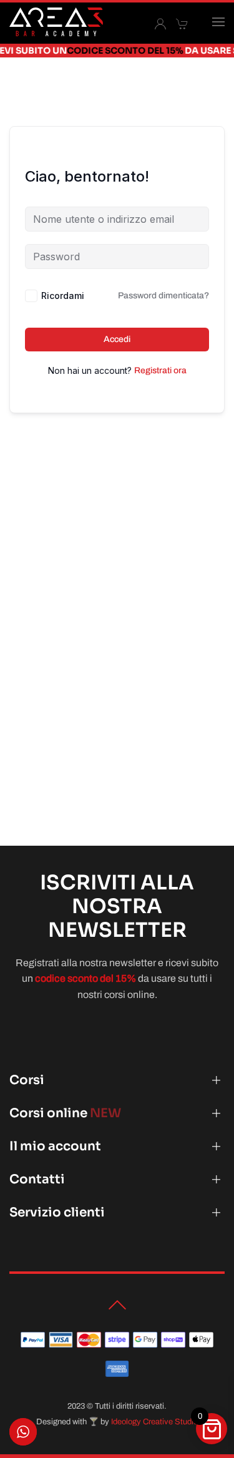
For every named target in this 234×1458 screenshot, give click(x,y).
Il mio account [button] (55, 1146)
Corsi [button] (26, 1080)
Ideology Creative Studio (154, 1421)
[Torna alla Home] (56, 22)
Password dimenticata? (163, 295)
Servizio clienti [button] (57, 1212)
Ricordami (62, 295)
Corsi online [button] (65, 1113)
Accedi (117, 339)
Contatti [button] (37, 1179)
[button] (218, 22)
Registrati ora (160, 370)
